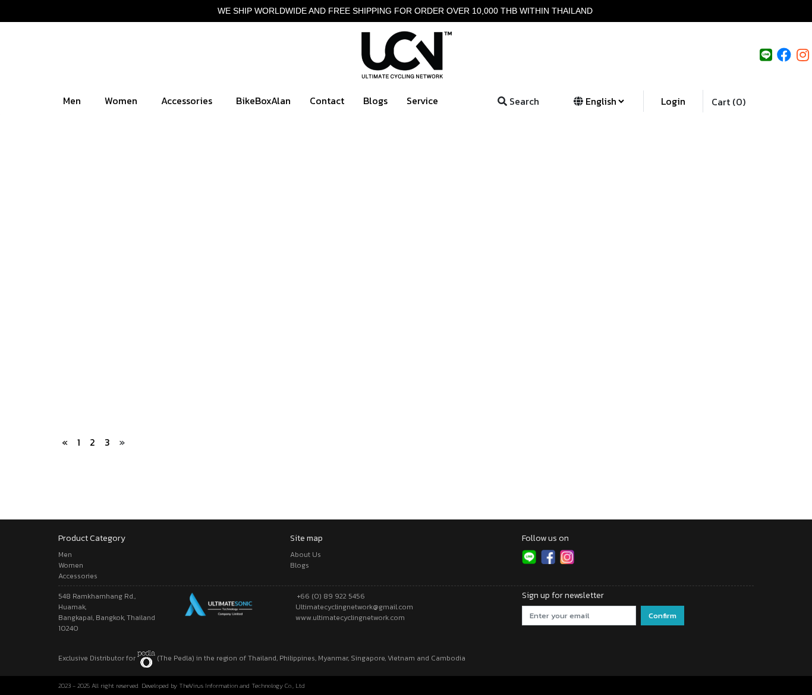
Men (73, 100)
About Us (305, 554)
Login (673, 101)
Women (122, 100)
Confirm (662, 615)
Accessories (188, 100)
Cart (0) (728, 102)
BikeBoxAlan (263, 100)
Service (423, 100)
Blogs (375, 100)
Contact (327, 100)
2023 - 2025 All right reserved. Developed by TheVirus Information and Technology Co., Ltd (181, 685)
